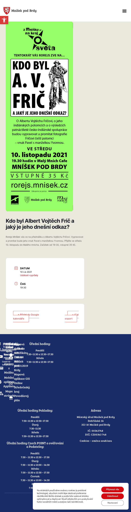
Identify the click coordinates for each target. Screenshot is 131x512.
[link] (4, 20)
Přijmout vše (112, 489)
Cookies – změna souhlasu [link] (96, 440)
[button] (124, 10)
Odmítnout (112, 496)
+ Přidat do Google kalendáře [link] (26, 316)
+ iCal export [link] (72, 316)
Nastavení (113, 502)
